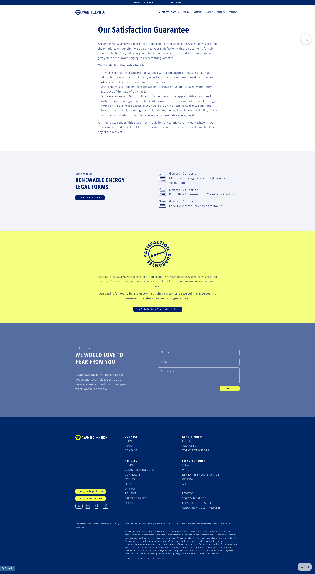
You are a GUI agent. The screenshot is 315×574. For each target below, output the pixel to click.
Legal (129, 484)
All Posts (189, 445)
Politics (130, 493)
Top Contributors (195, 450)
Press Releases (135, 498)
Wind (185, 470)
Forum (187, 441)
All (184, 484)
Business (131, 465)
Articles (131, 461)
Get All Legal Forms (90, 197)
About (129, 445)
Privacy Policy (145, 524)
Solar (129, 503)
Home (129, 441)
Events (130, 479)
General (188, 479)
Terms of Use (137, 96)
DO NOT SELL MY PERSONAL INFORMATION (145, 558)
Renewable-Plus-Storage (200, 474)
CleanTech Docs (193, 461)
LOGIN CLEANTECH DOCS (147, 2)
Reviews (188, 493)
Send (230, 388)
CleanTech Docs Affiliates (201, 507)
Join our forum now (91, 498)
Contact (131, 450)
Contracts (132, 474)
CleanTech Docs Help (197, 503)
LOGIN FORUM (174, 2)
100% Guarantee (194, 498)
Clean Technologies (140, 470)
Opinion (130, 488)
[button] (168, 12)
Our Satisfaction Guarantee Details (157, 309)
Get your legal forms (90, 491)
